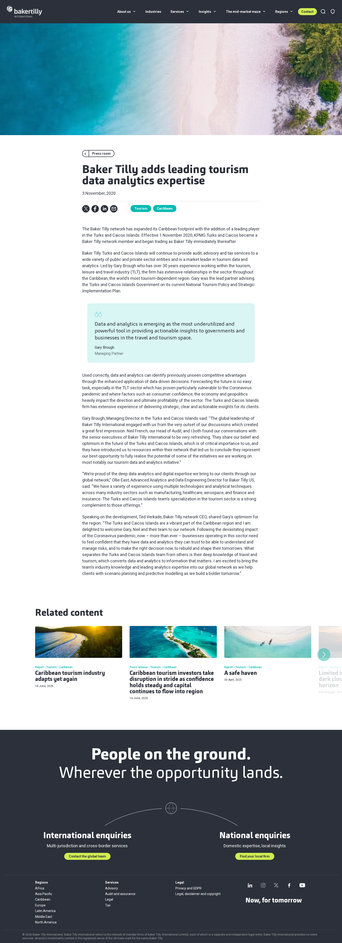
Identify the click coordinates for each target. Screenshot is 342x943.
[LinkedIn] (250, 885)
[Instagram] (263, 885)
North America (46, 922)
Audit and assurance (120, 894)
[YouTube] (302, 885)
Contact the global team (87, 856)
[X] (276, 885)
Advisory (111, 888)
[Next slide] (323, 654)
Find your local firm (255, 856)
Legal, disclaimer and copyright (198, 894)
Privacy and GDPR (188, 888)
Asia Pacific (43, 894)
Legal (109, 899)
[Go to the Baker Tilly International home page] (30, 11)
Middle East (43, 917)
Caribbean (165, 208)
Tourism (141, 208)
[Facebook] (289, 885)
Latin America (45, 911)
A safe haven (240, 673)
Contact (307, 12)
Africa (39, 888)
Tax (108, 905)
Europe (40, 905)
